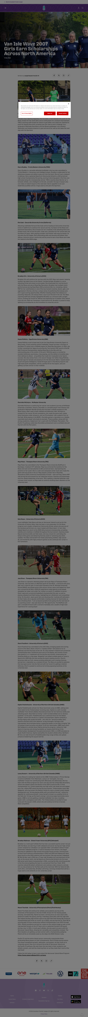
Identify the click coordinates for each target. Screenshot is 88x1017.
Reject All (49, 113)
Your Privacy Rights (27, 113)
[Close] (68, 104)
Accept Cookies (63, 113)
